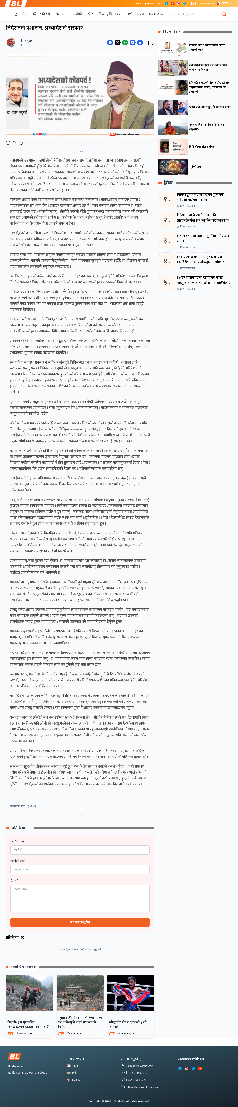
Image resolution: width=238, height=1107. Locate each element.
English (76, 1080)
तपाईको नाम (17, 841)
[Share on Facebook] (110, 42)
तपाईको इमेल (17, 861)
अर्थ (129, 14)
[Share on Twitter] (118, 42)
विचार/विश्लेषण (110, 14)
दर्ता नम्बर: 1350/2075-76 (134, 1080)
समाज (60, 14)
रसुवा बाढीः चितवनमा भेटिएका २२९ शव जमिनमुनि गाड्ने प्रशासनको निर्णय (80, 1022)
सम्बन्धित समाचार (24, 967)
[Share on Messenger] (133, 42)
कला (140, 14)
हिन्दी (74, 1073)
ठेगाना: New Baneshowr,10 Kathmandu (141, 1087)
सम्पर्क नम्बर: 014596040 (134, 1073)
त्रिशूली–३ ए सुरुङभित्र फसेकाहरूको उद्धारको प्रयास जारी (28, 1025)
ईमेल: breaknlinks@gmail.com (137, 1066)
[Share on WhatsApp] (125, 42)
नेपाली (225, 3)
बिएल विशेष (41, 14)
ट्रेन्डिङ (168, 183)
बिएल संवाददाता (24, 1033)
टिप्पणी (14, 881)
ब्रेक (25, 14)
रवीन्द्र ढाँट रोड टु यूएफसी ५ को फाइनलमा (128, 1025)
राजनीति (76, 14)
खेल (90, 14)
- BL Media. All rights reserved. (130, 1101)
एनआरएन (156, 14)
